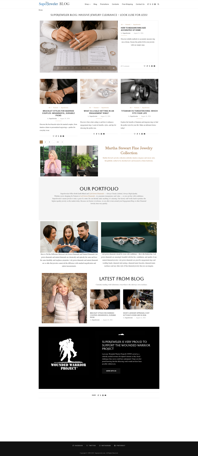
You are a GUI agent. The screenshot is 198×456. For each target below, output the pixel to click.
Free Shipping (127, 4)
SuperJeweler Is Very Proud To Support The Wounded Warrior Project (126, 345)
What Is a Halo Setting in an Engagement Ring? (99, 112)
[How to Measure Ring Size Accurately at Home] (79, 47)
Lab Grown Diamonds (87, 196)
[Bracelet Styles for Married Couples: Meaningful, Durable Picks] (58, 91)
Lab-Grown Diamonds (96, 193)
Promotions (104, 4)
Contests (115, 4)
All (122, 24)
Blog (95, 4)
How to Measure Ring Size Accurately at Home (133, 29)
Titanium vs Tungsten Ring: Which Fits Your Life (139, 112)
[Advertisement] (99, 421)
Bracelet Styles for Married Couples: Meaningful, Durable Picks (58, 113)
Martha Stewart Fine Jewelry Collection (129, 150)
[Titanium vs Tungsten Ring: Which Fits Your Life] (139, 91)
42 (58, 142)
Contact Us (140, 4)
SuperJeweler (137, 24)
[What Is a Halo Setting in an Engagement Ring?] (99, 91)
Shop (87, 4)
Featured (128, 24)
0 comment (126, 66)
